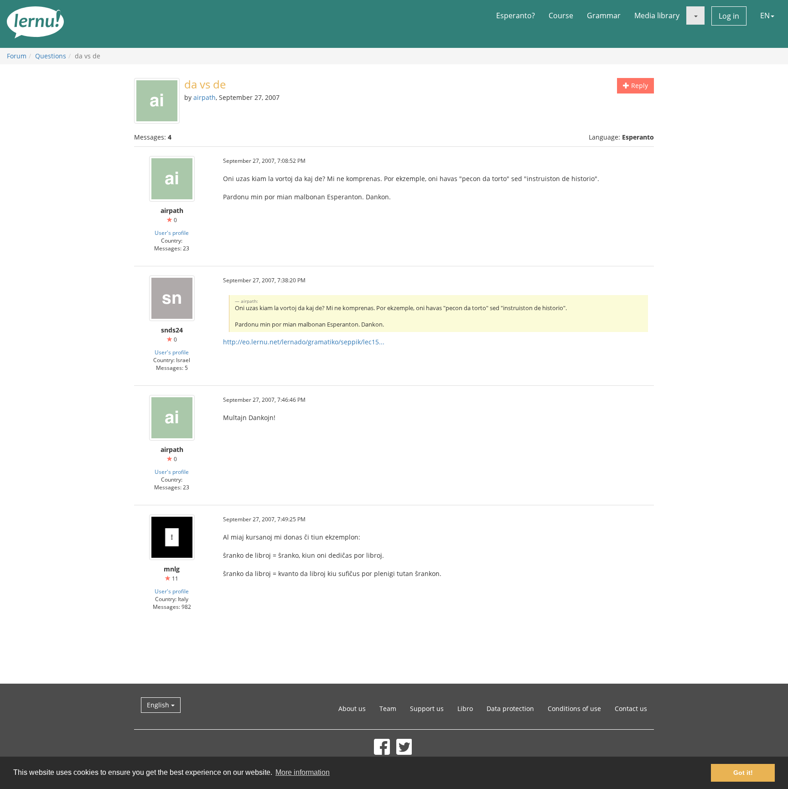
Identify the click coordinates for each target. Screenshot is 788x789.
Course (561, 15)
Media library (656, 15)
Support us (427, 708)
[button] (695, 15)
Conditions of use (574, 708)
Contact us (631, 708)
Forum (16, 56)
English (159, 705)
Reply (638, 85)
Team (387, 708)
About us (352, 708)
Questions (50, 56)
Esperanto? (515, 15)
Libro (465, 708)
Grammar (604, 15)
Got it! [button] (743, 772)
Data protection (510, 708)
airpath (204, 97)
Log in (729, 16)
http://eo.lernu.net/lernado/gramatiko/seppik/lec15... (303, 341)
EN (765, 15)
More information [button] (302, 772)
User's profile (172, 232)
